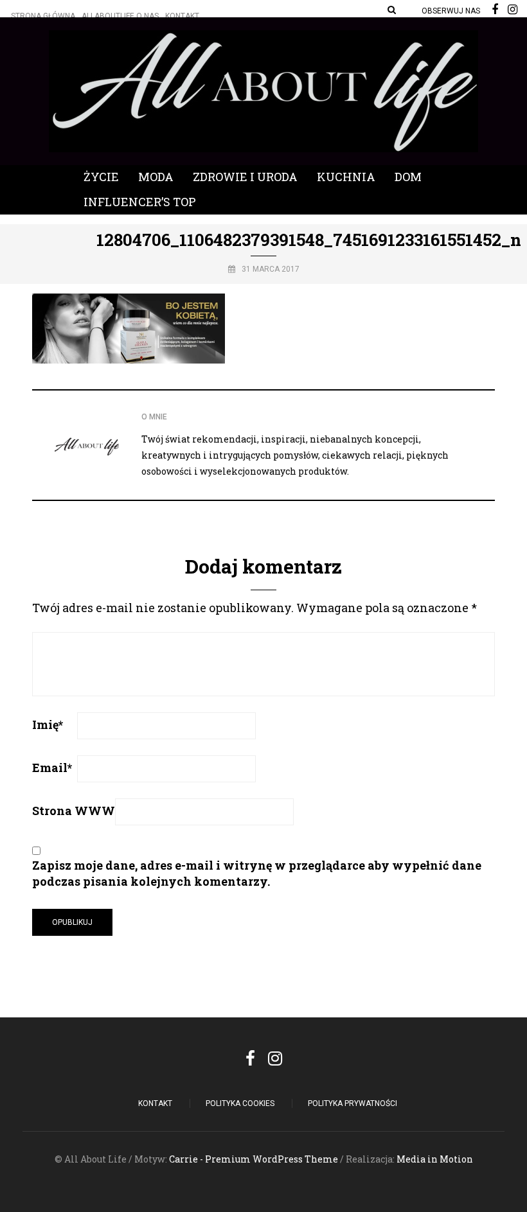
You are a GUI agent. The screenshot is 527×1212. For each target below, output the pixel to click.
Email (52, 767)
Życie (101, 176)
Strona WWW (73, 810)
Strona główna (43, 16)
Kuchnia (346, 176)
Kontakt (182, 16)
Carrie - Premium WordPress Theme (253, 1159)
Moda (156, 176)
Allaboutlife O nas (120, 16)
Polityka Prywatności (352, 1103)
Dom (408, 176)
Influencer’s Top (140, 201)
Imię (47, 724)
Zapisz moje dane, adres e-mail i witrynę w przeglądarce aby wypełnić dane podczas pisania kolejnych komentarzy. (256, 873)
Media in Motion (435, 1159)
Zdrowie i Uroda (245, 176)
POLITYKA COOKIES (240, 1103)
